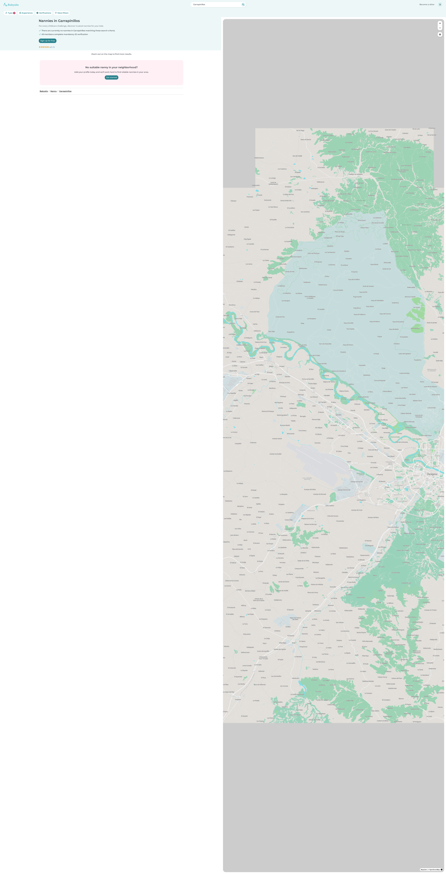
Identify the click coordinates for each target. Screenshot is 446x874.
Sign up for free (47, 41)
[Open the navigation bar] (440, 4)
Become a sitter (427, 4)
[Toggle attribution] (441, 869)
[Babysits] (11, 4)
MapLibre (424, 870)
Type (11, 13)
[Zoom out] (440, 28)
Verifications (45, 13)
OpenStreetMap (434, 870)
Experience (27, 13)
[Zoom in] (440, 23)
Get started (111, 77)
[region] (333, 445)
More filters (62, 13)
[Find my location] (440, 34)
